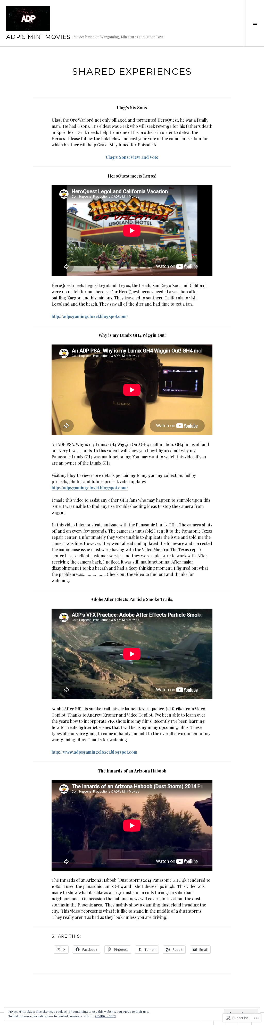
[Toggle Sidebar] (254, 23)
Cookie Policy (105, 1016)
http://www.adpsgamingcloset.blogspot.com (94, 752)
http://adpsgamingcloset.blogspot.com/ (90, 316)
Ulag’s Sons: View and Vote (132, 157)
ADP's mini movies (38, 36)
